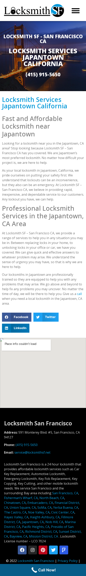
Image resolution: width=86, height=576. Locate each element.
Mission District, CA (43, 536)
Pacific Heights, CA (35, 527)
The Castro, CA (15, 512)
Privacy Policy (68, 561)
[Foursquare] (63, 550)
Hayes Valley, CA (16, 517)
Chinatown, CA (15, 502)
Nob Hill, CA (54, 522)
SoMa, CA (44, 507)
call (79, 294)
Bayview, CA (18, 536)
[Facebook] (22, 550)
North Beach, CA (51, 498)
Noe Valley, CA (39, 512)
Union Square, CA (23, 507)
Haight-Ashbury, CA (45, 517)
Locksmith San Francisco (36, 561)
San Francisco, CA (65, 493)
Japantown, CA (33, 522)
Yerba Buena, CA (65, 507)
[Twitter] (53, 550)
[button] (16, 317)
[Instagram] (32, 550)
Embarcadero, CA (40, 502)
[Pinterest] (43, 550)
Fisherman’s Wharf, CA (21, 498)
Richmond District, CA (41, 531)
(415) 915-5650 (27, 445)
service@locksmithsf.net (32, 452)
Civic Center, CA (62, 512)
